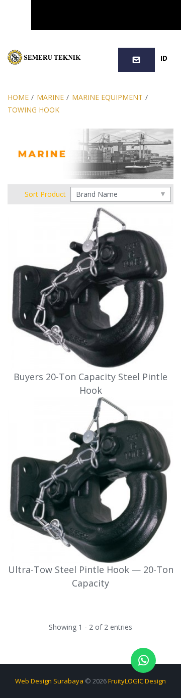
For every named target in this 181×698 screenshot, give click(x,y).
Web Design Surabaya (49, 680)
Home (18, 97)
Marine (50, 97)
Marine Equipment (107, 97)
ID (163, 58)
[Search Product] (107, 15)
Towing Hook (33, 109)
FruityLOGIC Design (137, 680)
